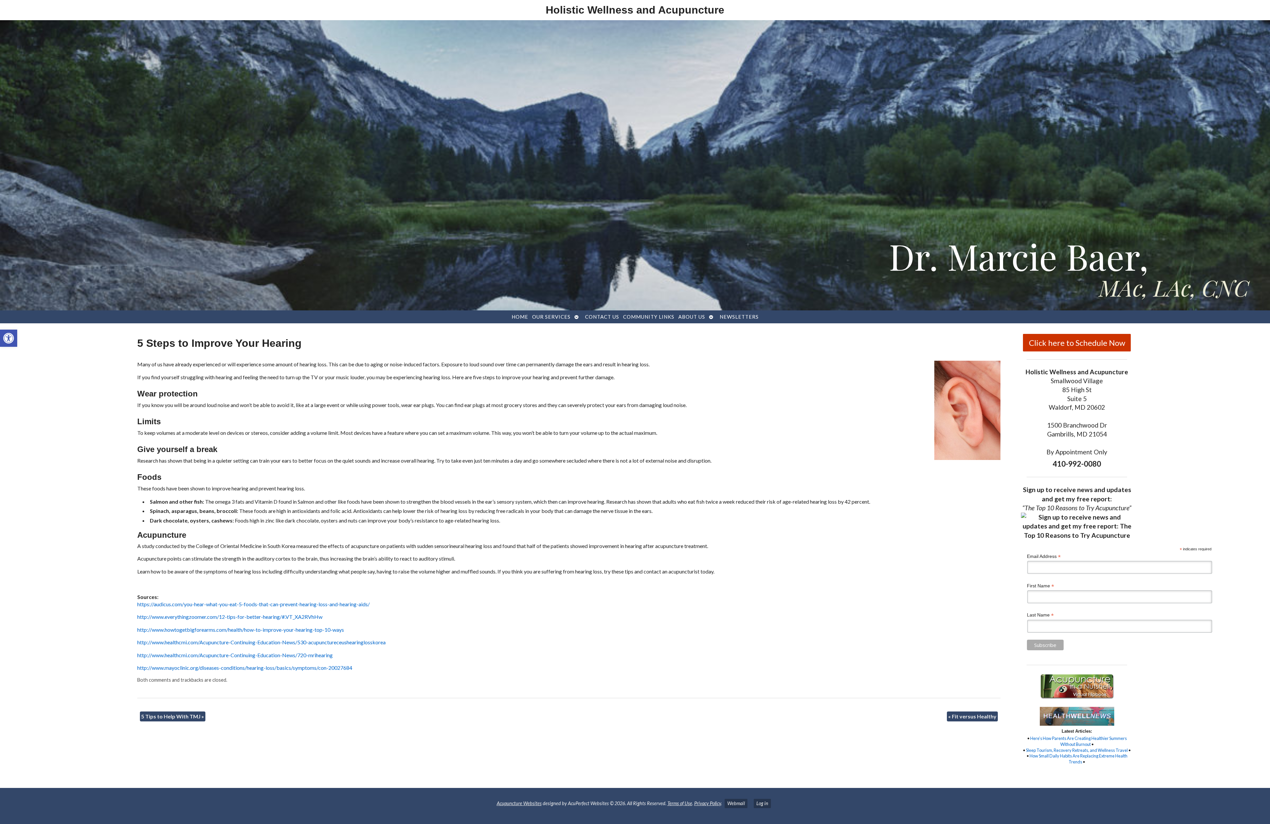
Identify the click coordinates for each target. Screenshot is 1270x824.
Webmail (736, 803)
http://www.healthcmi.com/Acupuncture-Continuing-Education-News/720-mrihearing (235, 655)
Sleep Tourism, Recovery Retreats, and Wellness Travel (1077, 750)
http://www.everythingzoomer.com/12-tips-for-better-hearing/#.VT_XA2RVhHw (229, 617)
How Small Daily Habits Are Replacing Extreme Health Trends (1078, 758)
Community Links (648, 317)
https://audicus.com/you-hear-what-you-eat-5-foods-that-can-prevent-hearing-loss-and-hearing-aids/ (253, 604)
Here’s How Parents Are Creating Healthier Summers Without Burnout (1078, 741)
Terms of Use (679, 803)
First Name (1040, 586)
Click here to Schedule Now (1077, 342)
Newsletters (739, 317)
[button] (8, 338)
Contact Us (602, 317)
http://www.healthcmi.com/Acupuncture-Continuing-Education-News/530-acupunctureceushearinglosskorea (261, 642)
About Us (691, 317)
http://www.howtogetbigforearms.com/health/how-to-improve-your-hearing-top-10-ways (240, 629)
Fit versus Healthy (972, 716)
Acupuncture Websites (519, 803)
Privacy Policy (707, 803)
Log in (762, 803)
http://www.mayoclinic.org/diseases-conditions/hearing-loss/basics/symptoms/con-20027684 (244, 667)
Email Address (1044, 556)
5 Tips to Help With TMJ (172, 716)
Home (520, 317)
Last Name (1040, 615)
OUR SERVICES (551, 317)
